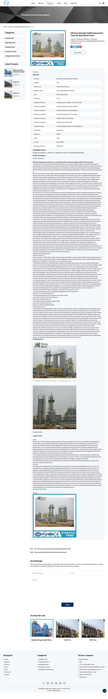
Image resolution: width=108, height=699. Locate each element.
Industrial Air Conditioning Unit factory (90, 669)
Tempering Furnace (10, 42)
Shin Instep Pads (83, 659)
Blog (65, 3)
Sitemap (7, 674)
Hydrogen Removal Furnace (21, 26)
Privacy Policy (66, 688)
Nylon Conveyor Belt (85, 674)
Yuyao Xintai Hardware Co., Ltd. (88, 672)
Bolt (80, 662)
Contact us (73, 3)
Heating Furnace (9, 38)
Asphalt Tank (83, 677)
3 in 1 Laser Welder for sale (86, 664)
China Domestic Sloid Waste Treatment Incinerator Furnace (50, 552)
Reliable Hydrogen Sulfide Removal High (19, 70)
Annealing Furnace (10, 47)
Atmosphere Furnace (10, 51)
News (59, 3)
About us (41, 3)
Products (50, 3)
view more (15, 74)
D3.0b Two (16, 82)
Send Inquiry (78, 52)
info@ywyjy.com (56, 690)
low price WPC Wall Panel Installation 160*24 (92, 667)
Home (33, 3)
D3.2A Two (16, 93)
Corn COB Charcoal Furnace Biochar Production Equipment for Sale (52, 548)
